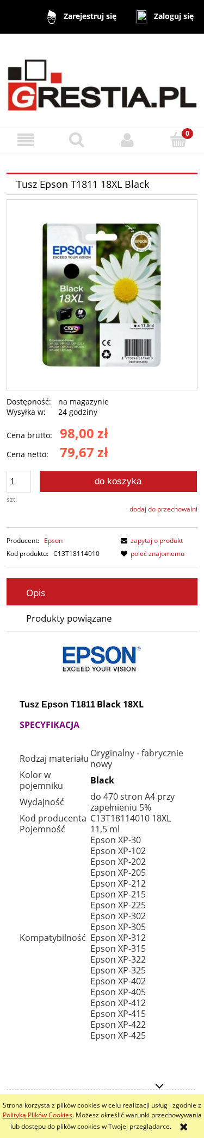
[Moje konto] (127, 139)
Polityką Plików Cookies (37, 1115)
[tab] (102, 592)
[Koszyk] (178, 139)
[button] (25, 139)
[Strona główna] (102, 80)
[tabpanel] (102, 851)
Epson (53, 540)
